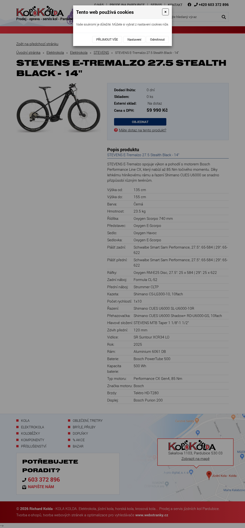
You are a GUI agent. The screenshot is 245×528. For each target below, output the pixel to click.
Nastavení (134, 39)
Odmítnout (157, 39)
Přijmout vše (107, 39)
